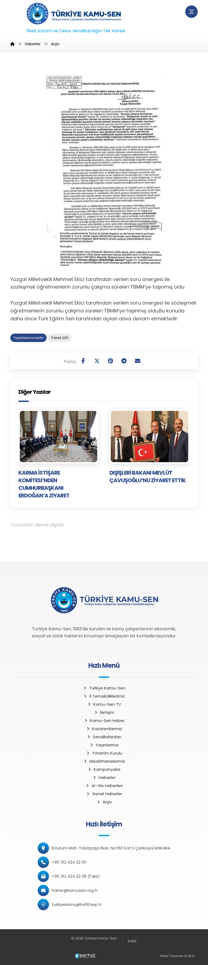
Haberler (107, 777)
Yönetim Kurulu (107, 753)
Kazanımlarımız (107, 728)
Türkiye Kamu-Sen (107, 688)
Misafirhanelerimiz (107, 761)
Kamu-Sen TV (107, 704)
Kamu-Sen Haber (107, 720)
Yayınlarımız (107, 745)
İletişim (107, 712)
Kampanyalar (107, 769)
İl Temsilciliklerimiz (107, 696)
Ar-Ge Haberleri (107, 785)
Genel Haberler (107, 794)
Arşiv (107, 802)
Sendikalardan (107, 737)
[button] (191, 11)
